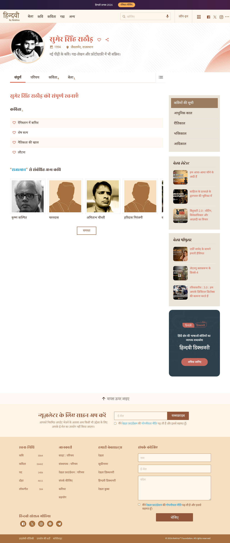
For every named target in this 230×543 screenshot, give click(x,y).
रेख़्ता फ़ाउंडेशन (129, 424)
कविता (54, 77)
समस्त (86, 231)
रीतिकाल (179, 123)
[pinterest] (50, 524)
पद (31, 473)
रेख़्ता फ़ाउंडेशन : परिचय (71, 473)
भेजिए (175, 517)
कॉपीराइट (57, 538)
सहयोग (62, 498)
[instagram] (41, 524)
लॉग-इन (183, 16)
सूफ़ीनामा (103, 464)
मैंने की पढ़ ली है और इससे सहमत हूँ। (152, 424)
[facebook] (23, 524)
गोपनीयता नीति (149, 424)
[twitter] (32, 524)
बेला (71, 77)
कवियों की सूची (184, 103)
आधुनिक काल (183, 113)
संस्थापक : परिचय (68, 464)
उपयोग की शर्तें (43, 538)
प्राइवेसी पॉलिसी (26, 538)
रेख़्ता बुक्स (103, 489)
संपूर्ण (17, 77)
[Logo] (11, 17)
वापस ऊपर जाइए (118, 399)
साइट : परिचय (66, 456)
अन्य (72, 16)
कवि (40, 16)
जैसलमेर (76, 47)
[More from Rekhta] (199, 17)
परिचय (35, 77)
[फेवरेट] (99, 39)
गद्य (62, 16)
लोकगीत (31, 489)
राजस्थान (87, 47)
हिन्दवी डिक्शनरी (107, 481)
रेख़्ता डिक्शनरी (106, 473)
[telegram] (59, 524)
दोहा (31, 481)
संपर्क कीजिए (66, 481)
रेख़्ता (101, 456)
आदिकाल (180, 144)
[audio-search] (167, 16)
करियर (62, 489)
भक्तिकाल (180, 133)
